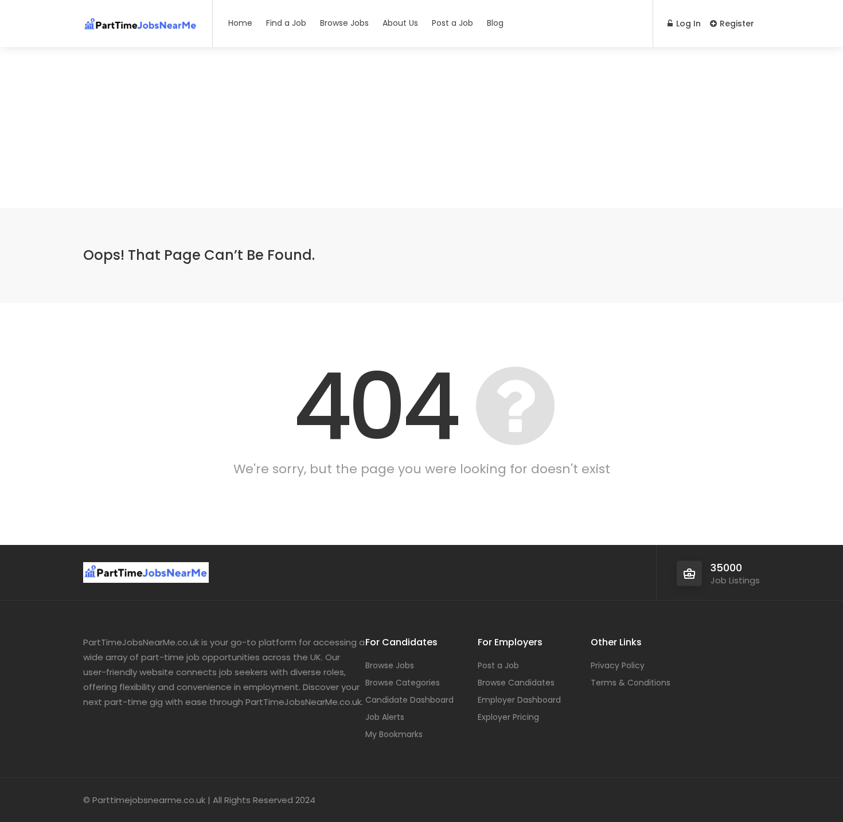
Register (735, 23)
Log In (687, 23)
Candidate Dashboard (409, 700)
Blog (495, 23)
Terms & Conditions (630, 682)
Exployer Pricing (508, 717)
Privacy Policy (618, 665)
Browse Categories (402, 682)
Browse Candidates (516, 682)
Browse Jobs (344, 23)
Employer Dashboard (519, 700)
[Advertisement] (421, 127)
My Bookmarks (394, 734)
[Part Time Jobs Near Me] (140, 19)
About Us (400, 23)
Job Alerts (384, 717)
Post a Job (452, 23)
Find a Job (286, 23)
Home (240, 23)
